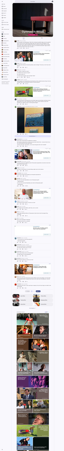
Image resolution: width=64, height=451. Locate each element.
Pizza (18, 211)
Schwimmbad (19, 106)
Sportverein (19, 258)
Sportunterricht (19, 139)
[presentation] (15, 41)
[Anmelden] (52, 1)
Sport (18, 69)
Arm (17, 218)
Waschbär (18, 178)
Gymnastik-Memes (32, 136)
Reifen (18, 206)
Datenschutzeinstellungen (5, 83)
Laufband (18, 79)
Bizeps (18, 167)
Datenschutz (3, 82)
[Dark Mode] (2, 449)
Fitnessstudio (19, 161)
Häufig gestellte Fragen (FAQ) (5, 81)
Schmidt (18, 201)
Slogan (18, 63)
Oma (18, 276)
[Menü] (2, 1)
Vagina (18, 40)
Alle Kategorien (32, 308)
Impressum (7, 82)
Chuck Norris (19, 173)
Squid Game (19, 237)
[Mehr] (37, 35)
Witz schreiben (32, 34)
